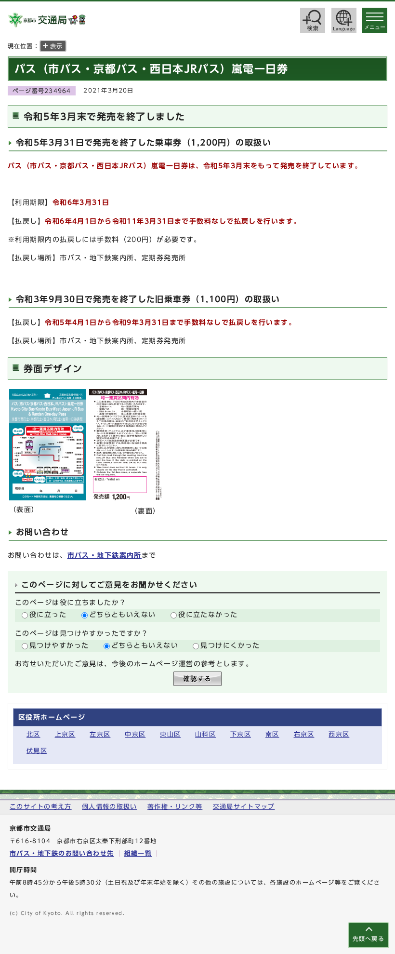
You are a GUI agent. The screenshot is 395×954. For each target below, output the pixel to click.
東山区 (170, 734)
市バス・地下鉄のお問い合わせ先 (62, 853)
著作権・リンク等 (174, 807)
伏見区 (36, 751)
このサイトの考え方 (41, 807)
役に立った (47, 614)
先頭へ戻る (368, 938)
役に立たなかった (208, 614)
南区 (272, 734)
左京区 (100, 734)
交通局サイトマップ (244, 807)
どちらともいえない (122, 614)
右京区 (304, 734)
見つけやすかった (59, 645)
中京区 (135, 734)
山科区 (205, 734)
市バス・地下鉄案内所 (104, 555)
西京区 (339, 734)
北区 (33, 734)
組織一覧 (138, 853)
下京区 (240, 734)
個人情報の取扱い (109, 807)
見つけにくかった (230, 645)
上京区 (65, 734)
